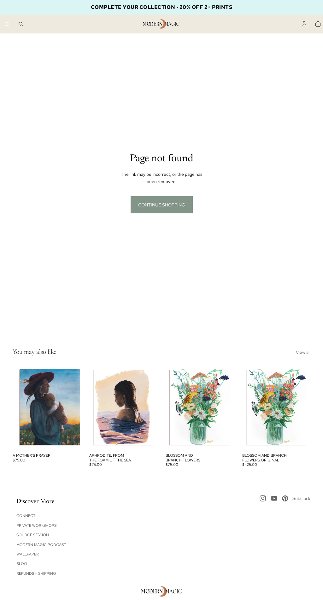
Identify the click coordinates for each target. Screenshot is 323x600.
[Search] (21, 24)
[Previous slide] (19, 407)
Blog (21, 564)
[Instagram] (263, 498)
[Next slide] (74, 407)
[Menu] (7, 24)
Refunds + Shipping (36, 573)
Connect (25, 516)
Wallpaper (27, 554)
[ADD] (147, 440)
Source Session (32, 535)
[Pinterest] (285, 498)
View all (303, 352)
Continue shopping (161, 205)
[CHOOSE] (71, 440)
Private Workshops (36, 525)
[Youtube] (274, 498)
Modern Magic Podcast (41, 544)
